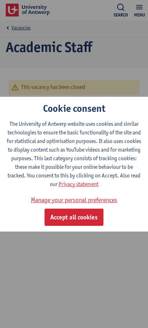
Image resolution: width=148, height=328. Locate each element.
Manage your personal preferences (74, 200)
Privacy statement (78, 184)
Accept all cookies (74, 217)
